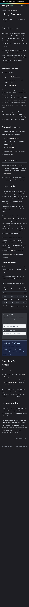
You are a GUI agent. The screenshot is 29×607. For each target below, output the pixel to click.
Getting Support (20, 446)
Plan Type (5, 323)
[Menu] (26, 6)
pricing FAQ (21, 58)
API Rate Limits (8, 446)
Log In (21, 5)
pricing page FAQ (11, 254)
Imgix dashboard (15, 77)
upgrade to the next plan (8, 218)
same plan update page (17, 250)
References (5, 10)
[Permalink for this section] (19, 28)
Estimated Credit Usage (9, 330)
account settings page (10, 382)
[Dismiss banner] (27, 1)
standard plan (14, 408)
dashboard (8, 173)
